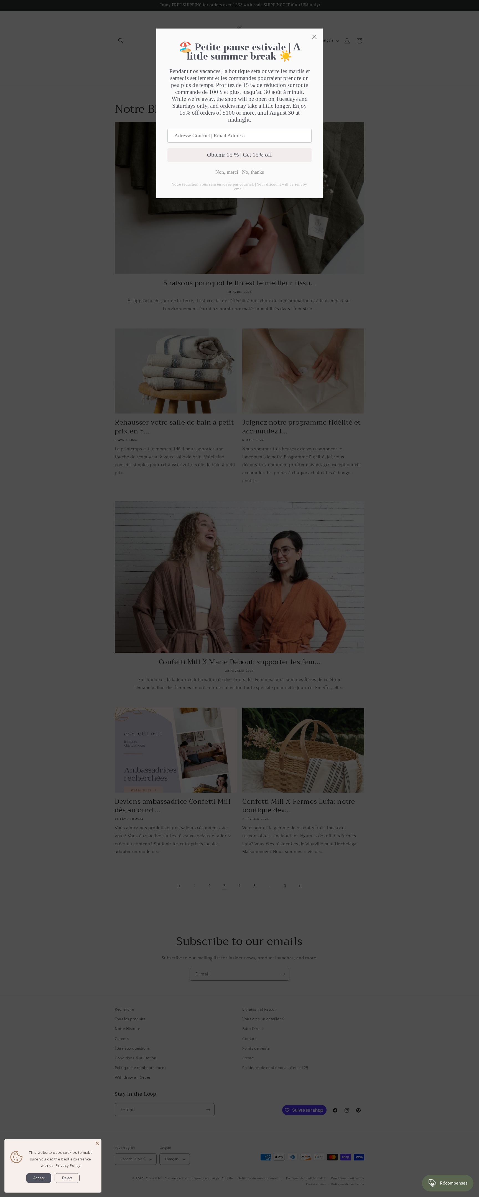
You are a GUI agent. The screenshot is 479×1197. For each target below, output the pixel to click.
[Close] (97, 1143)
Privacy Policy (68, 1165)
